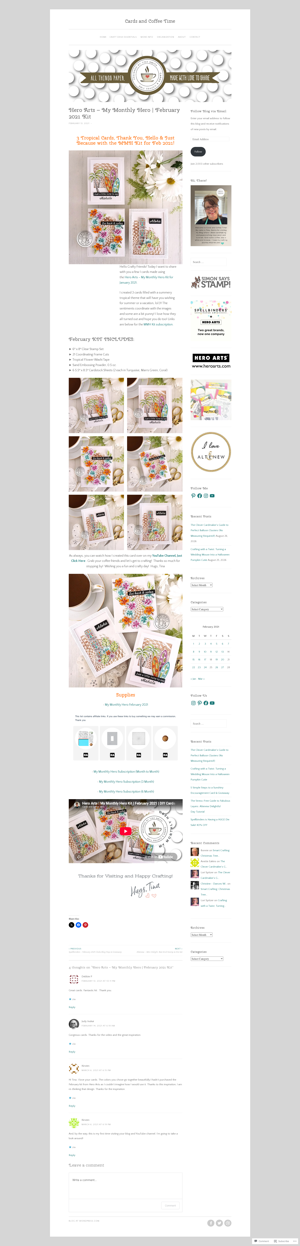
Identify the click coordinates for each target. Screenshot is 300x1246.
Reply (72, 1007)
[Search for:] (209, 262)
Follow (198, 151)
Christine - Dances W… (214, 883)
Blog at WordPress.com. (84, 1221)
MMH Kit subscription (158, 324)
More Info (147, 37)
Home (103, 37)
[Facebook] (199, 496)
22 (193, 667)
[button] (96, 405)
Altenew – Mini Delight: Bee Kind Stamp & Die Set (159, 950)
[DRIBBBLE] (227, 1223)
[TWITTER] (219, 1223)
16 (199, 659)
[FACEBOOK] (210, 1223)
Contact (195, 37)
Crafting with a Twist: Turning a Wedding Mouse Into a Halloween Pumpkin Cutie (210, 555)
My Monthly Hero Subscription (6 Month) (126, 791)
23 (199, 667)
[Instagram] (206, 496)
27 (222, 667)
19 (217, 659)
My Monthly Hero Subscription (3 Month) (126, 782)
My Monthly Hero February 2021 (126, 705)
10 (205, 651)
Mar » (201, 678)
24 (205, 667)
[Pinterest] (193, 496)
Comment (170, 1205)
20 (222, 659)
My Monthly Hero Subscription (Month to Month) (126, 771)
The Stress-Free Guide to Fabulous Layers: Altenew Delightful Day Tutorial (210, 806)
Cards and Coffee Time (150, 21)
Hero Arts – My (135, 277)
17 (205, 659)
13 (223, 651)
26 (216, 667)
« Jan (193, 678)
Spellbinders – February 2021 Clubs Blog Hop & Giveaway (95, 950)
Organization (165, 37)
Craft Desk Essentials (123, 37)
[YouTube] (212, 496)
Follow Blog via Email (208, 111)
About (182, 37)
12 (217, 651)
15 (194, 659)
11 (211, 651)
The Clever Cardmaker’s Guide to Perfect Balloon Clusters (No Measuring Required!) (209, 530)
